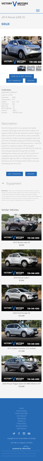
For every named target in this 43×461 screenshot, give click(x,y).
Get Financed (21, 416)
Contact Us (21, 421)
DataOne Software (33, 451)
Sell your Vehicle (21, 426)
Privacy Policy (21, 423)
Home (21, 408)
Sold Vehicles (21, 428)
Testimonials (21, 418)
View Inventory (21, 411)
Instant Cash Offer (21, 413)
